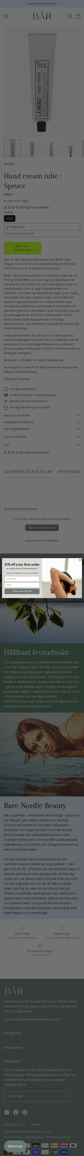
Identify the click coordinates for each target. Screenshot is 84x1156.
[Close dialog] (80, 560)
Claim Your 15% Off (22, 591)
